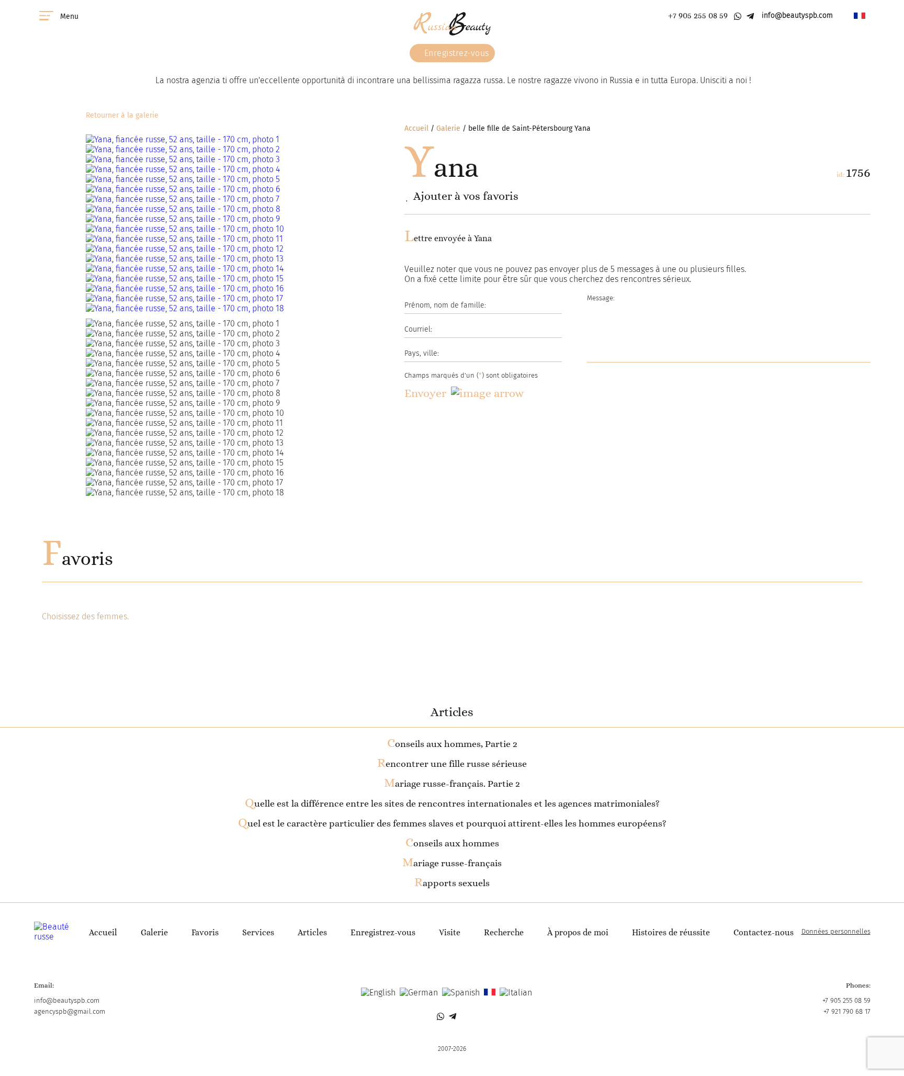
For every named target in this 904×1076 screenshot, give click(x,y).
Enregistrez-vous (455, 53)
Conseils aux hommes (452, 843)
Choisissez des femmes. (85, 616)
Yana (441, 167)
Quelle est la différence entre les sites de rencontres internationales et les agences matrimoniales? (452, 803)
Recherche (504, 932)
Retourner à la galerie (122, 115)
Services (258, 932)
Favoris (77, 558)
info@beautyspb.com (797, 15)
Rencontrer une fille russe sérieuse (452, 763)
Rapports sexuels (452, 883)
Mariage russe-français (452, 863)
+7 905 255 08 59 (698, 15)
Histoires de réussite (671, 932)
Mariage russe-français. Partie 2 (452, 783)
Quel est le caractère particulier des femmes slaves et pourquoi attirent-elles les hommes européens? (452, 823)
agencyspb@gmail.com (69, 1011)
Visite (449, 932)
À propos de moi (577, 932)
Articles (312, 932)
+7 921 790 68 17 (847, 1011)
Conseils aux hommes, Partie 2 (452, 744)
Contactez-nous (763, 932)
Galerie (448, 128)
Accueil (416, 128)
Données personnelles (836, 931)
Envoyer (425, 393)
